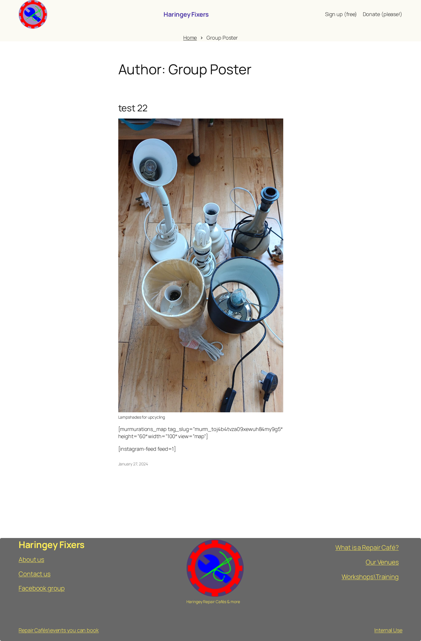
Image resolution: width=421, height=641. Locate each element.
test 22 (132, 108)
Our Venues (382, 562)
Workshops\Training (370, 576)
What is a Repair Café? (367, 547)
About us (31, 559)
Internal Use (388, 630)
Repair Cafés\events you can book (59, 630)
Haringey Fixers (186, 14)
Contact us (34, 574)
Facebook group (42, 588)
